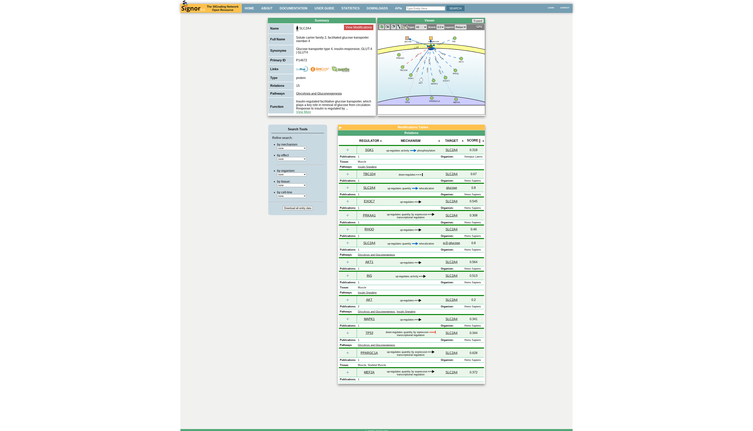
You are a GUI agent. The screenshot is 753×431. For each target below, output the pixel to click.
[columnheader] (369, 141)
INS (369, 275)
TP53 (369, 333)
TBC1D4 (369, 174)
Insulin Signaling (367, 166)
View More (303, 112)
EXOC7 (369, 201)
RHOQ (369, 229)
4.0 (203, 10)
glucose (451, 187)
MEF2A (369, 372)
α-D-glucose (451, 243)
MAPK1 (369, 319)
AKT (369, 300)
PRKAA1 (369, 215)
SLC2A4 (451, 150)
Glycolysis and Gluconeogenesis (319, 93)
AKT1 (369, 262)
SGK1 (369, 150)
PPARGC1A (369, 353)
